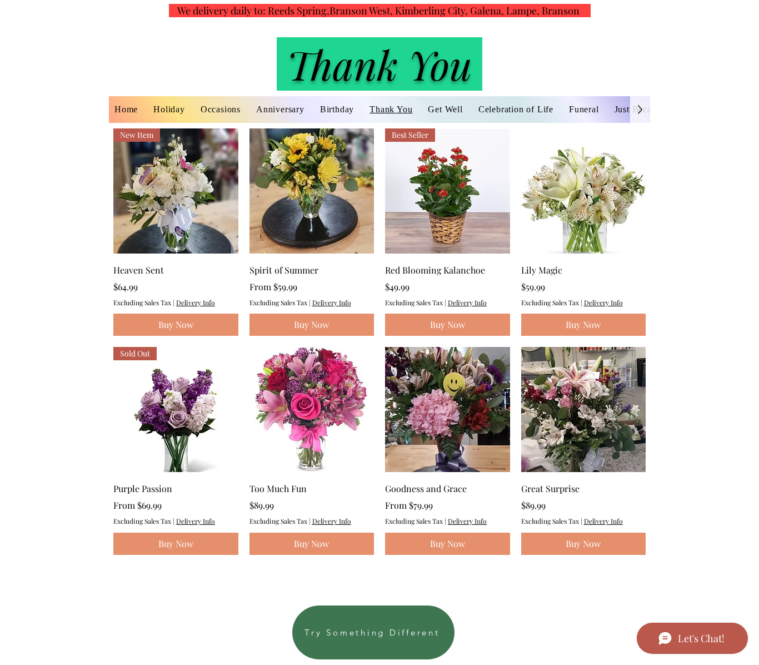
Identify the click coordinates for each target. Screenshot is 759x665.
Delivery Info (195, 302)
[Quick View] (311, 191)
